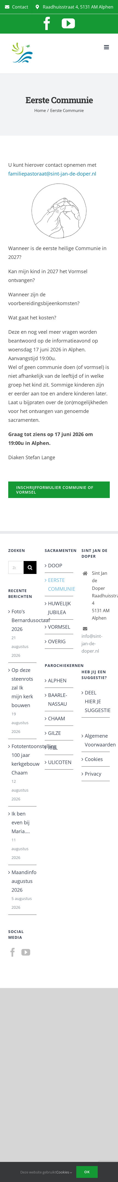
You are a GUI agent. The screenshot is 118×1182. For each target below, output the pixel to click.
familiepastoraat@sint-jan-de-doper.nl (52, 173)
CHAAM (56, 718)
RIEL (53, 747)
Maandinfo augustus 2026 (23, 881)
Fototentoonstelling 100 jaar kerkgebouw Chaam (23, 759)
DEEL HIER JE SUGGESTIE (96, 701)
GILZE (54, 733)
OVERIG (57, 641)
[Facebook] (12, 952)
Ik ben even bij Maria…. (21, 822)
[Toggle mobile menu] (107, 47)
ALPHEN (57, 680)
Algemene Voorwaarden (96, 740)
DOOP (55, 565)
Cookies (94, 759)
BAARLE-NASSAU (57, 699)
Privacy (93, 773)
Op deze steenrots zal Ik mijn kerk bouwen (22, 687)
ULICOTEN (59, 762)
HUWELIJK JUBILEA (59, 607)
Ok (87, 1171)
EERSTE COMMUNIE (59, 584)
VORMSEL (59, 626)
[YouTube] (25, 952)
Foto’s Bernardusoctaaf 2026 (23, 620)
